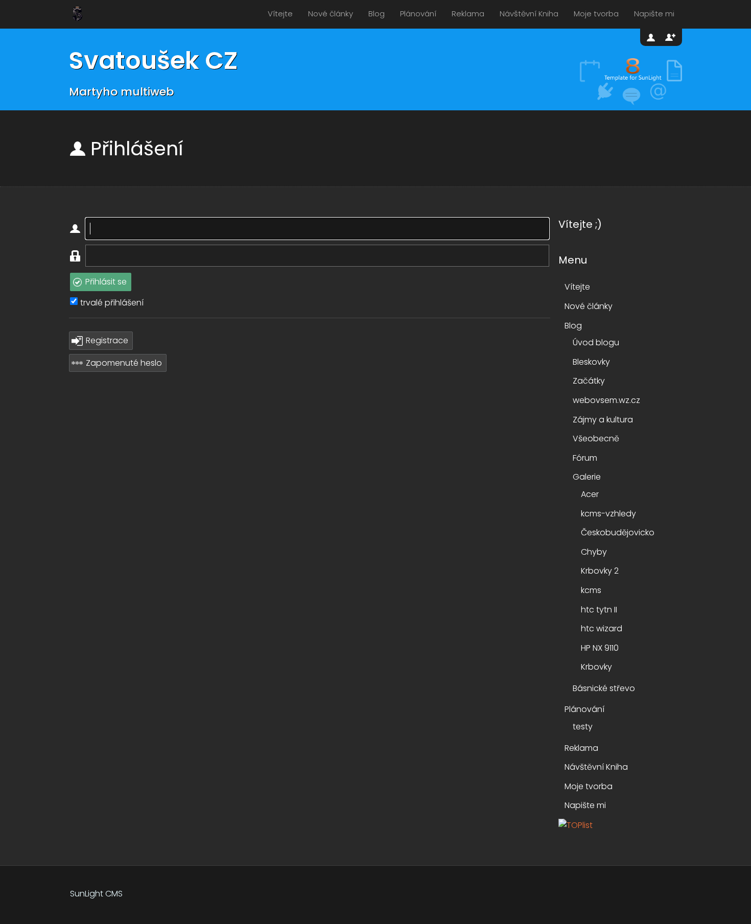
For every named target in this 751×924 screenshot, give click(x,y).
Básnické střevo (604, 688)
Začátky (589, 381)
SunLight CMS (96, 893)
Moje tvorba (596, 13)
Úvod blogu (596, 342)
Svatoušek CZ (153, 60)
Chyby (594, 552)
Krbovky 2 (600, 571)
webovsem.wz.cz (606, 400)
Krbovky (596, 667)
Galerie (587, 477)
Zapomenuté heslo (124, 363)
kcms (591, 590)
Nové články (330, 13)
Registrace (107, 340)
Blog (376, 13)
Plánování (418, 13)
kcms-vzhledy (608, 513)
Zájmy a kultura (603, 419)
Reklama (468, 13)
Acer (590, 494)
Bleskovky (591, 362)
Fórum (585, 458)
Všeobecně (596, 438)
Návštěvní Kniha (529, 13)
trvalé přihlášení (112, 303)
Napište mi (654, 13)
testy (583, 726)
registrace (670, 37)
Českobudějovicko (617, 532)
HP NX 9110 (600, 648)
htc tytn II (599, 609)
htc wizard (601, 628)
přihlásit (652, 37)
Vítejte (280, 13)
